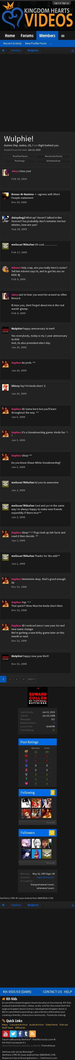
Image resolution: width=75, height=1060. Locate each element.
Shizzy (15, 386)
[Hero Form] (36, 803)
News (5, 1024)
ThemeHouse (48, 1045)
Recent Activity (53, 156)
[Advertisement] (37, 93)
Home (10, 35)
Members (47, 35)
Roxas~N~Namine (22, 194)
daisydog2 (18, 217)
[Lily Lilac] (26, 853)
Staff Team (7, 1027)
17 (51, 832)
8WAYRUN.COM (45, 898)
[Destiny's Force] (46, 803)
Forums (27, 35)
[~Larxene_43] (36, 853)
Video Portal (52, 1024)
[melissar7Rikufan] (46, 853)
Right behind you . (46, 877)
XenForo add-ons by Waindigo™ (18, 1051)
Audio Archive (36, 1024)
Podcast (64, 1024)
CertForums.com (48, 1057)
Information (53, 160)
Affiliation (20, 1027)
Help (68, 992)
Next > (31, 679)
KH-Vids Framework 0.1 (14, 1042)
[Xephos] (46, 813)
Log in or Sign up (61, 3)
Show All (50, 822)
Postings (20, 160)
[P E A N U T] (46, 843)
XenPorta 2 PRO (7, 898)
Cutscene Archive (18, 1024)
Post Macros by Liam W (44, 1039)
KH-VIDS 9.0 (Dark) (17, 992)
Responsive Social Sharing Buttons (19, 1057)
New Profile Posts (36, 43)
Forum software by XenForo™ (17, 1039)
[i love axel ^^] (26, 813)
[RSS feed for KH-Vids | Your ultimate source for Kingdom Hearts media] (32, 1034)
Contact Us (52, 992)
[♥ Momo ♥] (26, 843)
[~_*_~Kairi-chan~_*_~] (36, 843)
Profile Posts (20, 156)
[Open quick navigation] (72, 50)
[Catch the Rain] (36, 813)
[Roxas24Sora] (26, 803)
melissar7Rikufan (22, 244)
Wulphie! (17, 328)
